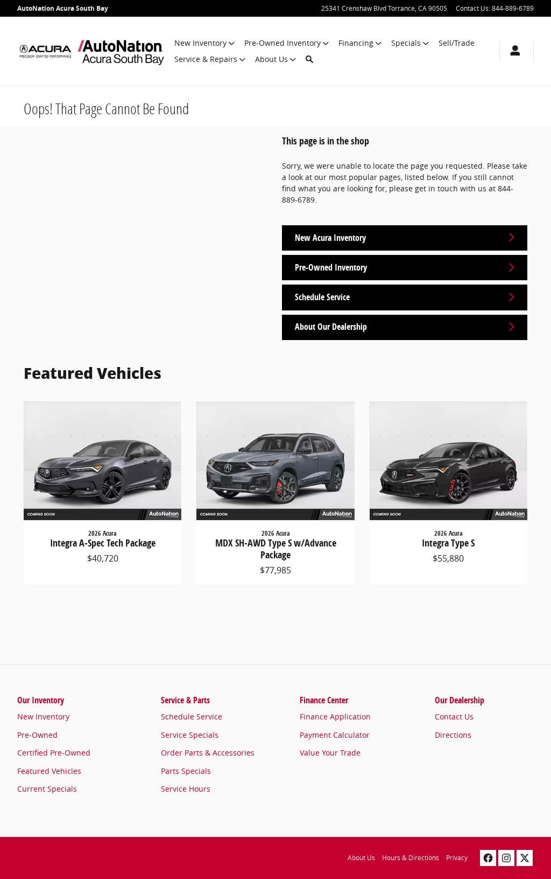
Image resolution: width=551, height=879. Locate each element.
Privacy (457, 857)
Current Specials (47, 789)
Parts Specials (186, 771)
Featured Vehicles (49, 771)
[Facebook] (488, 858)
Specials (406, 43)
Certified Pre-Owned (53, 753)
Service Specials (189, 735)
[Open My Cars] (512, 51)
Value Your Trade (330, 753)
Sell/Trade (457, 43)
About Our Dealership (331, 327)
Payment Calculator (335, 735)
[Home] (45, 51)
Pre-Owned (37, 735)
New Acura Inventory (330, 238)
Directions (453, 735)
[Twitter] (525, 858)
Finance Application (335, 716)
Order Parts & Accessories (208, 753)
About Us (271, 59)
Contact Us (454, 716)
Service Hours (185, 789)
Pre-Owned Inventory (282, 43)
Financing (355, 43)
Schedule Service (322, 297)
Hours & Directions (410, 857)
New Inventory (200, 43)
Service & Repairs (205, 59)
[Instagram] (506, 858)
